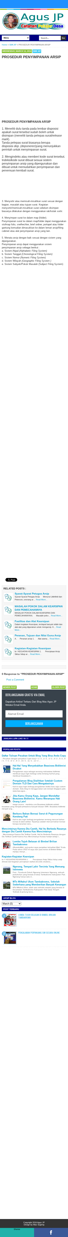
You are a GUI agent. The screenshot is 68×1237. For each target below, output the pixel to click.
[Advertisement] (34, 89)
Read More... (41, 600)
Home (34, 687)
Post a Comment (15, 679)
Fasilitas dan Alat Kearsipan (32, 621)
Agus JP (41, 1222)
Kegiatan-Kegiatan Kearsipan (33, 648)
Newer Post (9, 687)
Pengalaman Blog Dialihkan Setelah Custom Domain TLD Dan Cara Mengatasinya (37, 782)
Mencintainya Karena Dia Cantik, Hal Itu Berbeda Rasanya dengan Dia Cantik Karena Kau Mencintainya (34, 830)
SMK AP (37, 51)
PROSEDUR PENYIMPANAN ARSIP (31, 57)
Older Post (58, 687)
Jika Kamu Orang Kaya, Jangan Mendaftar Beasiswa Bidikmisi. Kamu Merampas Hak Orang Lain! (36, 798)
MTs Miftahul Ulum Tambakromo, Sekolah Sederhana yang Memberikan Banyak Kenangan (39, 883)
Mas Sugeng (38, 1225)
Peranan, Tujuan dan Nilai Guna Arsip (38, 635)
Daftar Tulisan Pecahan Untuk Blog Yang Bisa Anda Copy (34, 755)
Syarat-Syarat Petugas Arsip (32, 593)
